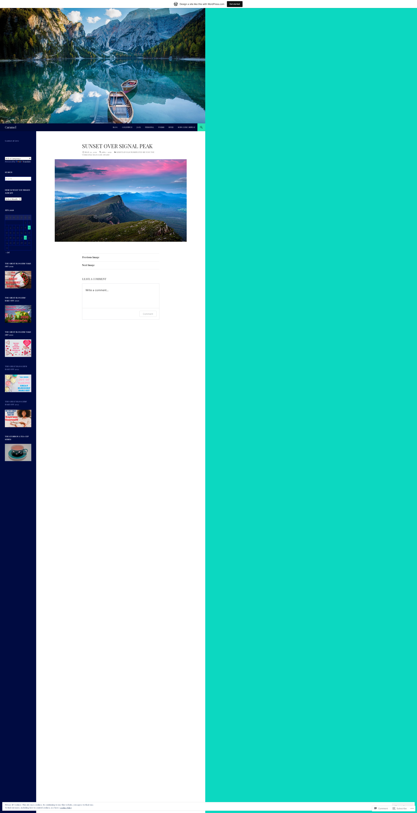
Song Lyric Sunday (186, 127)
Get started (235, 4)
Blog (115, 127)
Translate (26, 161)
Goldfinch (127, 127)
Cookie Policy (66, 807)
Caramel (10, 127)
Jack (139, 127)
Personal (149, 127)
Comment (148, 313)
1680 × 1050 (107, 152)
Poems (161, 127)
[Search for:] (18, 178)
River (171, 127)
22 (25, 237)
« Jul (7, 252)
